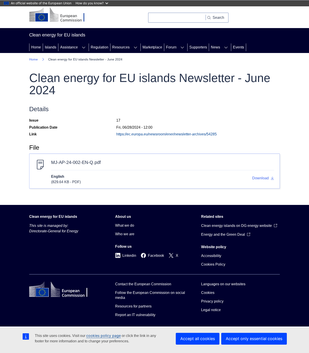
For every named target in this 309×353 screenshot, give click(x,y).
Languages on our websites (223, 284)
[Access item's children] (84, 47)
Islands (50, 47)
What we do (124, 225)
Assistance (69, 47)
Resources (121, 47)
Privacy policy (212, 301)
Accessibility (211, 256)
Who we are (124, 234)
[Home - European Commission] (60, 15)
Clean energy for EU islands (53, 217)
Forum (171, 47)
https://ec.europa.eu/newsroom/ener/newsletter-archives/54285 (166, 134)
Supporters (198, 47)
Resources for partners (133, 306)
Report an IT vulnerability (135, 315)
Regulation (99, 47)
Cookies (207, 293)
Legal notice (211, 310)
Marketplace (152, 47)
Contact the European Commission (143, 284)
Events (238, 47)
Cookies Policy (213, 264)
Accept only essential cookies (254, 338)
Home (36, 47)
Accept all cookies (197, 338)
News (215, 47)
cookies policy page (103, 335)
